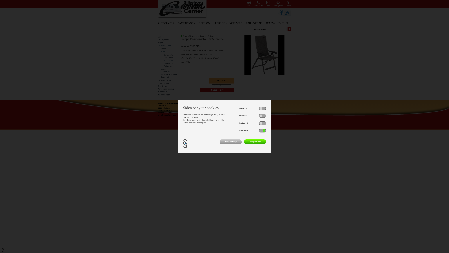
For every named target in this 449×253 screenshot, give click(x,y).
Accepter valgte (231, 142)
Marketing (243, 108)
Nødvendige (243, 130)
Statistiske (243, 116)
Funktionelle (243, 123)
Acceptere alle (255, 142)
